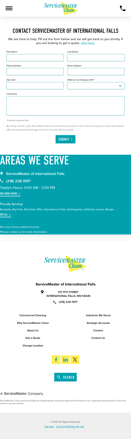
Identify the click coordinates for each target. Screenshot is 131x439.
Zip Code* (11, 80)
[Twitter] (75, 359)
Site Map (49, 426)
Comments (11, 94)
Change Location (33, 345)
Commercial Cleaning (32, 315)
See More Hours (8, 193)
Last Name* (72, 51)
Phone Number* (13, 65)
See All (4, 214)
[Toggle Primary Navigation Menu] (9, 8)
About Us (33, 330)
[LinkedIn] (65, 359)
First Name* (12, 51)
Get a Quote (32, 338)
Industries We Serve (98, 315)
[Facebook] (56, 359)
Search (68, 377)
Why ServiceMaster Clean (33, 323)
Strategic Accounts (98, 323)
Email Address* (74, 65)
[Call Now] (123, 8)
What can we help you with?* (80, 80)
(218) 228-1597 (18, 181)
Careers (98, 330)
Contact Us (98, 338)
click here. (88, 43)
